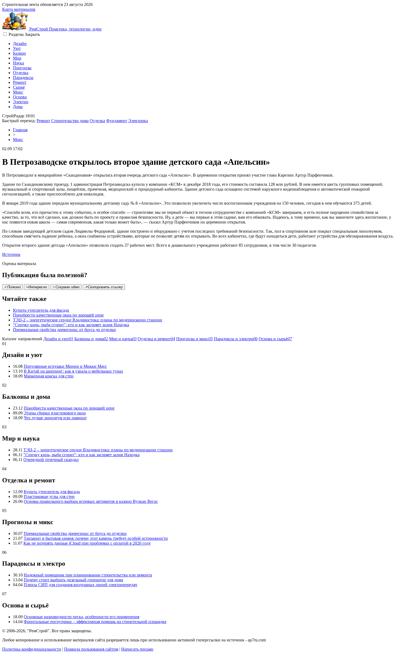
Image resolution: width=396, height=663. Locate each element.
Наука (18, 63)
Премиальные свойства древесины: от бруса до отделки (64, 329)
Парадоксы (23, 77)
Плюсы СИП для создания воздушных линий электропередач (80, 584)
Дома (18, 106)
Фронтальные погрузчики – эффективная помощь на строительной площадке (95, 621)
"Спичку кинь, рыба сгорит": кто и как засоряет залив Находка (71, 324)
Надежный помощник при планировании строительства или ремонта (88, 575)
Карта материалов (18, 9)
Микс (18, 92)
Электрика (138, 120)
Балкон (19, 53)
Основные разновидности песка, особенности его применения (81, 616)
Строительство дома (70, 120)
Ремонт (19, 82)
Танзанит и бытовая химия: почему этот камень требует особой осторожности (96, 538)
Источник (11, 254)
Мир (17, 58)
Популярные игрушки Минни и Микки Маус (65, 366)
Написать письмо (137, 649)
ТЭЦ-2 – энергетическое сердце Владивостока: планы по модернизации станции (87, 320)
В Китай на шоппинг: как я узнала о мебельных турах (73, 371)
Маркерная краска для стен (49, 376)
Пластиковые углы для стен (49, 496)
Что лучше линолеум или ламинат (55, 417)
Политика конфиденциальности (31, 649)
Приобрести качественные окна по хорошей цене (58, 315)
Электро (20, 101)
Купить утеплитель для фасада (41, 310)
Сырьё (19, 87)
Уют (17, 48)
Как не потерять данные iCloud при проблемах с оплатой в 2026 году (87, 543)
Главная (20, 130)
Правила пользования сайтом (91, 649)
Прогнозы (22, 68)
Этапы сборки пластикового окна (55, 413)
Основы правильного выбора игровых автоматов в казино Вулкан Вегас (91, 501)
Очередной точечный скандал (51, 459)
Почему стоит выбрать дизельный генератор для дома (73, 580)
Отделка (20, 72)
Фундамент (116, 120)
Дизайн (20, 43)
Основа (20, 97)
